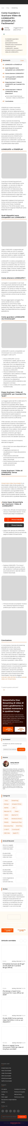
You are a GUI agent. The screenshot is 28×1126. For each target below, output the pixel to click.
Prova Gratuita (17, 519)
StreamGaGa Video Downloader (11, 483)
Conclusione (9, 101)
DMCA (3, 1102)
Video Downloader (6, 1073)
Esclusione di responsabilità (8, 1099)
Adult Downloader (6, 1070)
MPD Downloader (6, 1075)
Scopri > (11, 723)
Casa (2, 8)
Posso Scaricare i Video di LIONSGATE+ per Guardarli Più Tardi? (15, 84)
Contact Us (4, 1092)
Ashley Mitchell (7, 29)
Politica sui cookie (19, 1097)
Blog (7, 8)
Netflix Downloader (6, 1081)
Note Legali (4, 1097)
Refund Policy (18, 1094)
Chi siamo (4, 1089)
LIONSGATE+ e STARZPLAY (13, 64)
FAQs (2, 1094)
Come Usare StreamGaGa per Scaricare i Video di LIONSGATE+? (15, 97)
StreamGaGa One (6, 1068)
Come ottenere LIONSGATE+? (14, 73)
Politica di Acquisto (19, 1092)
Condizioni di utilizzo (20, 1089)
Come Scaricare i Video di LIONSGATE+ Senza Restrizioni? (13, 91)
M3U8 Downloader (6, 1078)
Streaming (15, 8)
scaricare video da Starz (8, 677)
